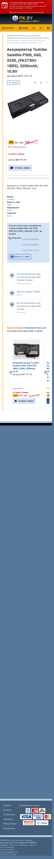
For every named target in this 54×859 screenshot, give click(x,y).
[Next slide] (45, 372)
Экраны (7, 805)
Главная (10, 36)
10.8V (9, 210)
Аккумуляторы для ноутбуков (27, 36)
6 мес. (9, 216)
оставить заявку (22, 168)
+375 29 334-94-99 (30, 239)
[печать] (41, 83)
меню (24, 28)
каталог (9, 28)
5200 (9, 205)
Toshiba (10, 199)
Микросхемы (9, 823)
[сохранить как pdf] (46, 83)
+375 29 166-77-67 (30, 250)
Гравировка (9, 828)
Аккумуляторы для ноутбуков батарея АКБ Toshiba (28, 38)
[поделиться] (35, 83)
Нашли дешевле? (18, 147)
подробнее (18, 388)
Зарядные (8, 819)
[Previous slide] (11, 372)
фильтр (15, 82)
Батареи (7, 810)
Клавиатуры (9, 814)
